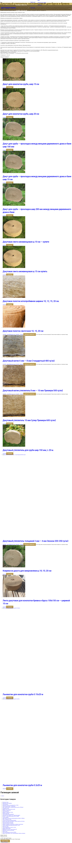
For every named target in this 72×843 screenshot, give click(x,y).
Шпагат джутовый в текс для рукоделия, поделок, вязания (14, 833)
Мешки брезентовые (7, 828)
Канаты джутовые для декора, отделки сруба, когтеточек (13, 821)
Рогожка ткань (5, 802)
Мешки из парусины (7, 810)
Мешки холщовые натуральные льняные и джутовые (13, 824)
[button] (9, 87)
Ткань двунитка (6, 811)
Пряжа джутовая (6, 813)
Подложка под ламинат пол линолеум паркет (11, 815)
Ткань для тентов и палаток (8, 823)
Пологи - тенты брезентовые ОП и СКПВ (11, 816)
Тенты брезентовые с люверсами (9, 806)
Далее (3, 795)
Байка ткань (5, 831)
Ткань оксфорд (5, 817)
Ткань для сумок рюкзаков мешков (9, 820)
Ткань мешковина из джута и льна (9, 827)
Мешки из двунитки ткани (8, 812)
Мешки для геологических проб (9, 809)
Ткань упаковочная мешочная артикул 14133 (11, 825)
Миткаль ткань (5, 826)
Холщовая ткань (6, 808)
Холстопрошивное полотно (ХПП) (9, 832)
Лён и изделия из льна (7, 819)
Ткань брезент (5, 804)
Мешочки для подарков (7, 803)
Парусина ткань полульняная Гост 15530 (10, 805)
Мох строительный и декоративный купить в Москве (13, 807)
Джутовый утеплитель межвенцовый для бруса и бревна (14, 818)
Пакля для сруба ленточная (8, 822)
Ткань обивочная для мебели (8, 814)
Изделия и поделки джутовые (8, 830)
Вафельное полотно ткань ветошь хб (10, 829)
